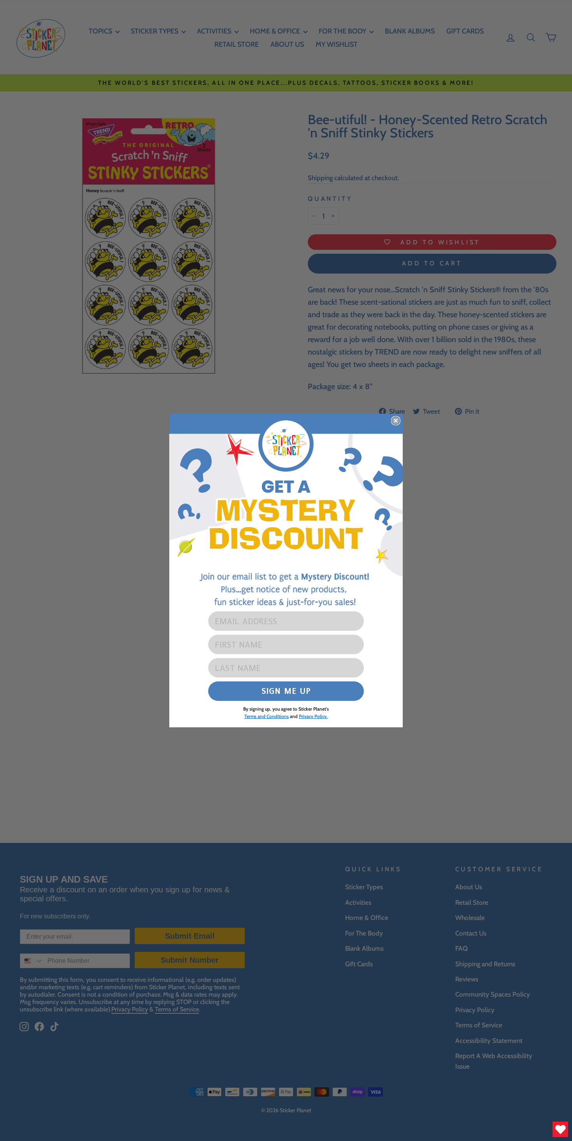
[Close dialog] (396, 421)
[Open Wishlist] (560, 1129)
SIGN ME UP (286, 691)
